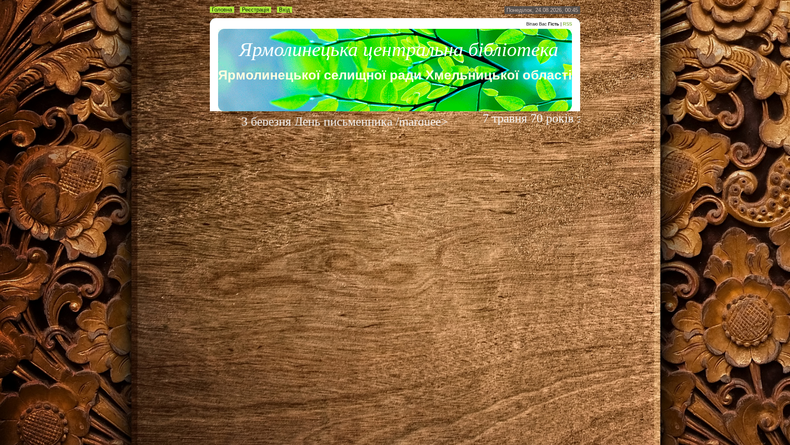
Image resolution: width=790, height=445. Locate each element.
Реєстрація (255, 10)
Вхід (284, 10)
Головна (222, 10)
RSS (567, 23)
